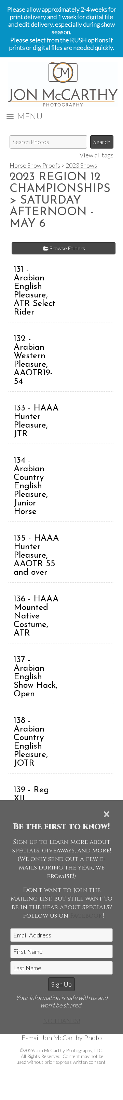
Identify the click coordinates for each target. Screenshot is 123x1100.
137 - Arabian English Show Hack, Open (35, 677)
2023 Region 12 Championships (60, 183)
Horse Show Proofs (35, 165)
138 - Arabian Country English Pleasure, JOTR (31, 742)
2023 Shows (81, 165)
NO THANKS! (61, 1021)
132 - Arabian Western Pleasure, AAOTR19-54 (33, 360)
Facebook (86, 915)
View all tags (96, 155)
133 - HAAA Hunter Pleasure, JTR (36, 421)
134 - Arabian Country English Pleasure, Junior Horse (31, 486)
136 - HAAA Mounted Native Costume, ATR (36, 616)
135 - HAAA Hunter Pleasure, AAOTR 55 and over (36, 555)
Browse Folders (67, 248)
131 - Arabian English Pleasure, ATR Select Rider (34, 291)
